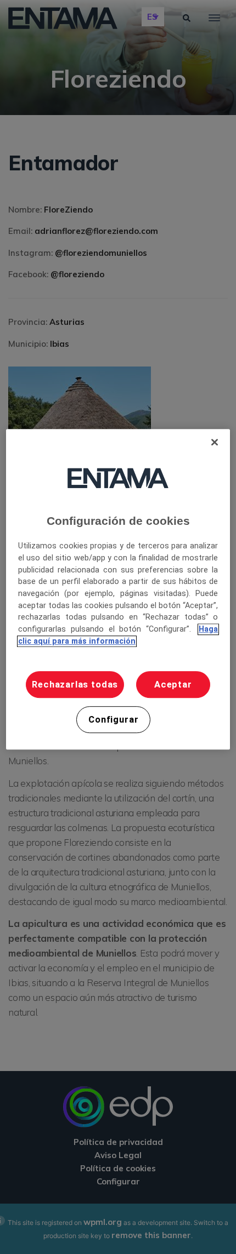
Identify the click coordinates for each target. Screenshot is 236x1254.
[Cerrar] (215, 442)
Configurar (113, 719)
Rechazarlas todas (75, 684)
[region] (118, 589)
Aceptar (173, 684)
